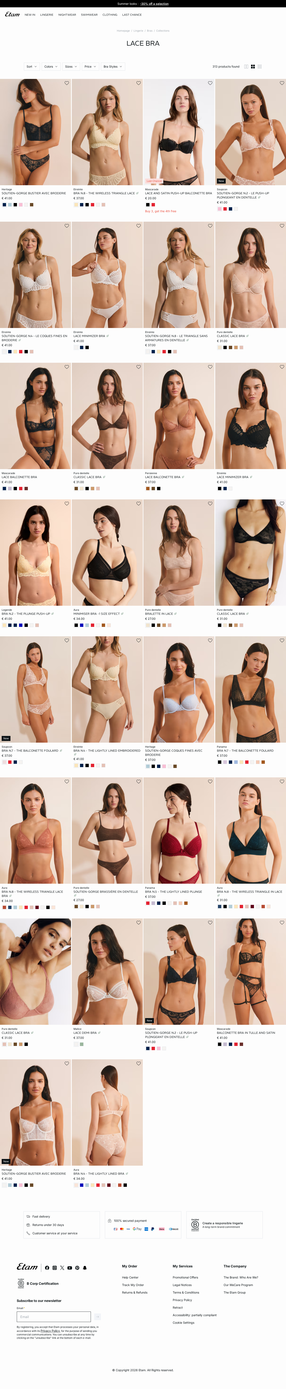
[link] (30, 14)
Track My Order (133, 1285)
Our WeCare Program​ (238, 1285)
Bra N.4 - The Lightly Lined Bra (99, 1174)
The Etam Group (235, 1292)
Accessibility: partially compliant (195, 1315)
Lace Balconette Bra (19, 477)
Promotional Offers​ (185, 1277)
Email (21, 1308)
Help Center (130, 1277)
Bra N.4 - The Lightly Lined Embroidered (106, 750)
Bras (149, 30)
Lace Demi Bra (85, 1032)
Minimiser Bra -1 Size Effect (97, 614)
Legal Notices (182, 1285)
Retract (178, 1307)
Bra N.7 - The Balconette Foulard (30, 750)
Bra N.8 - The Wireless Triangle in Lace (249, 892)
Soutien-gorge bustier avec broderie (34, 193)
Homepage (123, 30)
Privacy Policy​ (182, 1300)
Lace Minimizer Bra (89, 336)
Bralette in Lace (159, 614)
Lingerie (138, 30)
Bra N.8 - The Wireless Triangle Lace (104, 193)
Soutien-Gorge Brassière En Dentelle (105, 892)
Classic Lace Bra (231, 336)
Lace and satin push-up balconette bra (178, 193)
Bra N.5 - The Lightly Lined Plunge (173, 892)
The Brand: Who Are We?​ (241, 1277)
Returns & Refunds (134, 1292)
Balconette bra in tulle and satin (246, 1032)
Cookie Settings (183, 1322)
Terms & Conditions (186, 1292)
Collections (162, 30)
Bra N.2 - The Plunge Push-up (26, 614)
